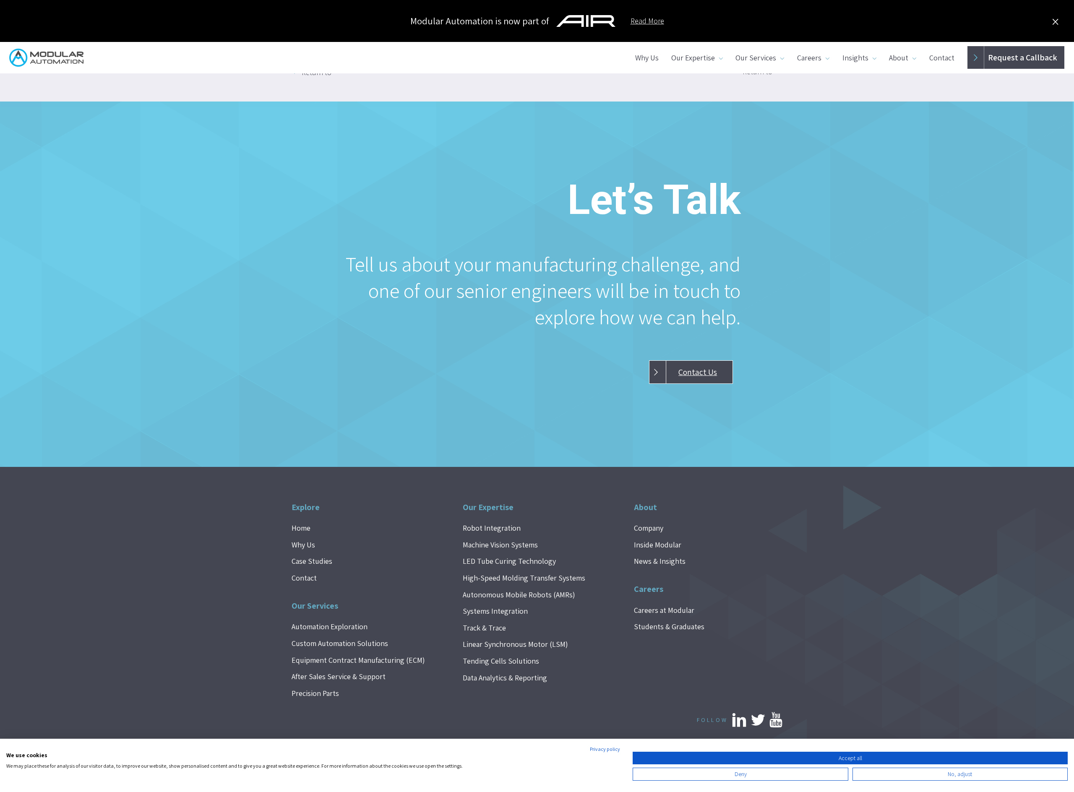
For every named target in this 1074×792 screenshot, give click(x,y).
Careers (809, 58)
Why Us (647, 58)
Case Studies (312, 561)
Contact (941, 58)
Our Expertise (693, 58)
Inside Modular (657, 545)
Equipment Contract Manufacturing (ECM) (358, 660)
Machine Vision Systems (500, 545)
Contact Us (697, 372)
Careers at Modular (664, 610)
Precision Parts (315, 693)
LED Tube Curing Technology (509, 561)
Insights (855, 58)
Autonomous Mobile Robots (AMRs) (519, 594)
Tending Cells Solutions (501, 661)
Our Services (755, 58)
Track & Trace (484, 628)
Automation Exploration (330, 626)
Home (301, 528)
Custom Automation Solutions (340, 643)
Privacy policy (605, 749)
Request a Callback (1022, 57)
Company (648, 528)
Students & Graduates (669, 626)
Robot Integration (492, 528)
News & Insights (660, 561)
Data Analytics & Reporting (505, 678)
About (898, 58)
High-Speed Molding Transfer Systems (524, 578)
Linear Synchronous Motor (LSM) (515, 644)
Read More (647, 21)
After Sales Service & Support (339, 676)
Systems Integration (495, 611)
